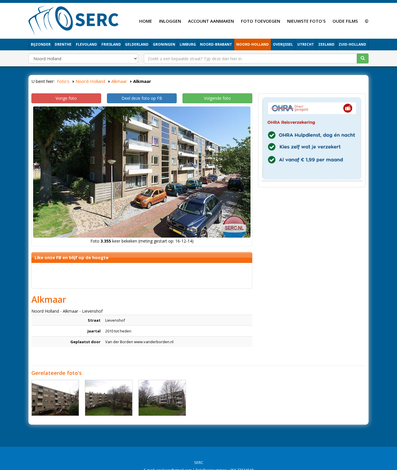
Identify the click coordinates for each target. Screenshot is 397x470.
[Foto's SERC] (73, 20)
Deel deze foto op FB (141, 98)
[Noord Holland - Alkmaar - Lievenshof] (55, 398)
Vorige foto (66, 98)
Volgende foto (217, 98)
